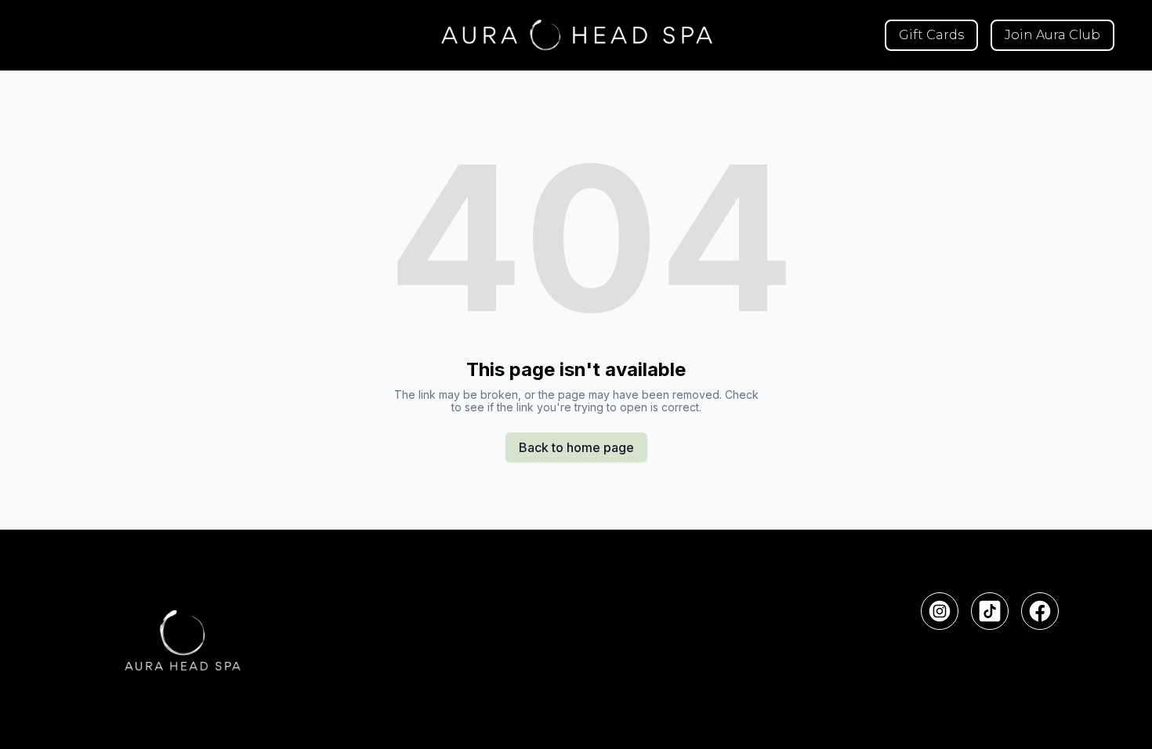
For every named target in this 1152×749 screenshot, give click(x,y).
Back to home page (576, 447)
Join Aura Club (1052, 34)
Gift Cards (931, 34)
